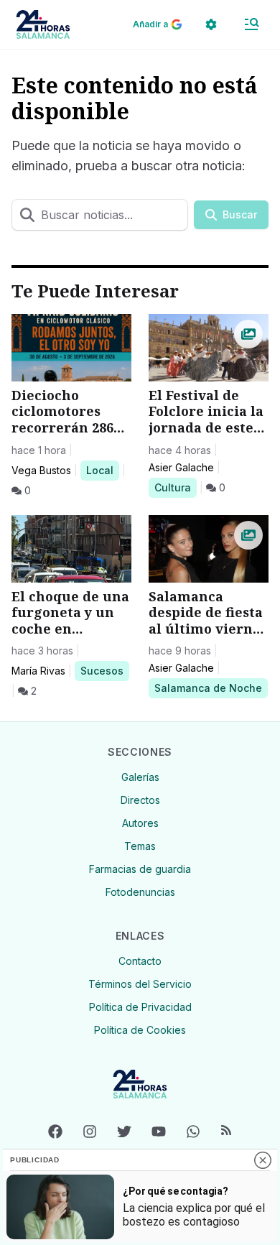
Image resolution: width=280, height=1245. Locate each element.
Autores (140, 823)
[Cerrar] (262, 1160)
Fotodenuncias (140, 892)
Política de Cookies (140, 1030)
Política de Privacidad (140, 1007)
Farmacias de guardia (140, 869)
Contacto (140, 961)
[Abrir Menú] (251, 24)
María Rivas (38, 671)
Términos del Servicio (140, 984)
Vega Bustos (41, 470)
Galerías (140, 777)
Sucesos (104, 670)
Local (102, 469)
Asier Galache (181, 467)
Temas (140, 846)
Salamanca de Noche (208, 687)
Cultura (175, 487)
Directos (140, 800)
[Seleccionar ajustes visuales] (211, 24)
